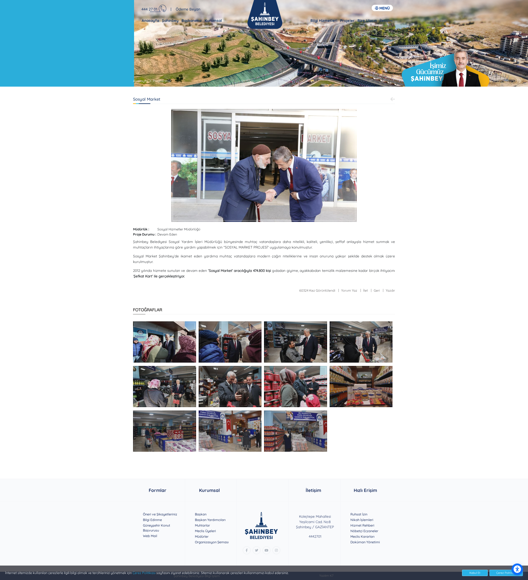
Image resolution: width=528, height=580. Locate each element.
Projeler (347, 20)
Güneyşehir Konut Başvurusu (156, 527)
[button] (382, 8)
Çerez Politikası (144, 573)
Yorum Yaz (349, 290)
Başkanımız (192, 20)
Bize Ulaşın (367, 20)
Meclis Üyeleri (205, 531)
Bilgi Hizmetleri (323, 20)
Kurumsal (213, 20)
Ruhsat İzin (358, 514)
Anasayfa (150, 20)
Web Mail (150, 536)
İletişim (386, 20)
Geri (377, 290)
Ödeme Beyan (188, 9)
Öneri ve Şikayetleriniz (160, 514)
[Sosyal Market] (264, 165)
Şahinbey (170, 20)
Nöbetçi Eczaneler (364, 531)
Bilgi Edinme (152, 520)
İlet (365, 290)
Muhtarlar (202, 525)
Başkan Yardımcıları (210, 520)
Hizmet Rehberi (362, 525)
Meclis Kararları (362, 536)
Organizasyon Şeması (212, 542)
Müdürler (202, 536)
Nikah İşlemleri (361, 520)
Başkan (200, 514)
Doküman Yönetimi (365, 542)
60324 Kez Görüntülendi (317, 290)
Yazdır (390, 290)
